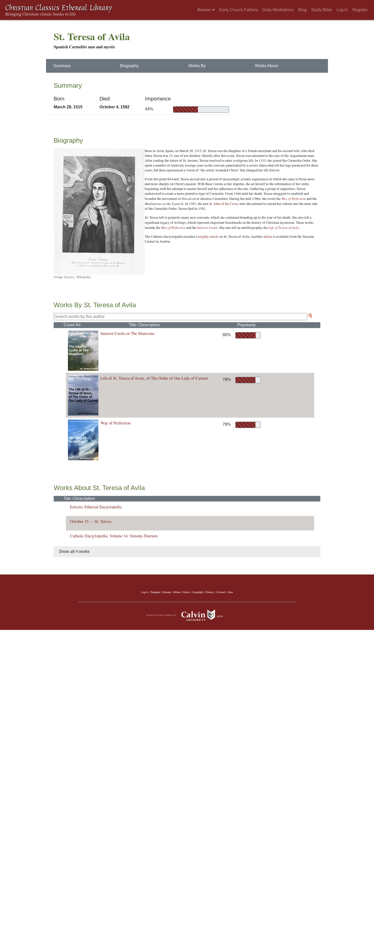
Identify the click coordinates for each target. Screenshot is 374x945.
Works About (266, 66)
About (186, 592)
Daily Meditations (278, 10)
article (267, 236)
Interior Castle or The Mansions (127, 333)
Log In (342, 10)
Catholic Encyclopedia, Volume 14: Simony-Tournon (113, 536)
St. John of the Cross (223, 203)
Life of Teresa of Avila (283, 227)
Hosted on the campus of (161, 614)
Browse (204, 10)
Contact (220, 592)
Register (360, 10)
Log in (144, 592)
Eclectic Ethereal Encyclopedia (96, 507)
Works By (197, 66)
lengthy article (208, 236)
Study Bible (321, 10)
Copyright (197, 592)
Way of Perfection (293, 198)
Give (230, 592)
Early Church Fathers (238, 10)
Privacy (210, 592)
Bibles (177, 592)
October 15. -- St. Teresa (90, 521)
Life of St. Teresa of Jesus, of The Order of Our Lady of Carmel (154, 378)
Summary (62, 66)
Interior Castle (207, 227)
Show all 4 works (74, 551)
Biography (129, 66)
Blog (302, 10)
